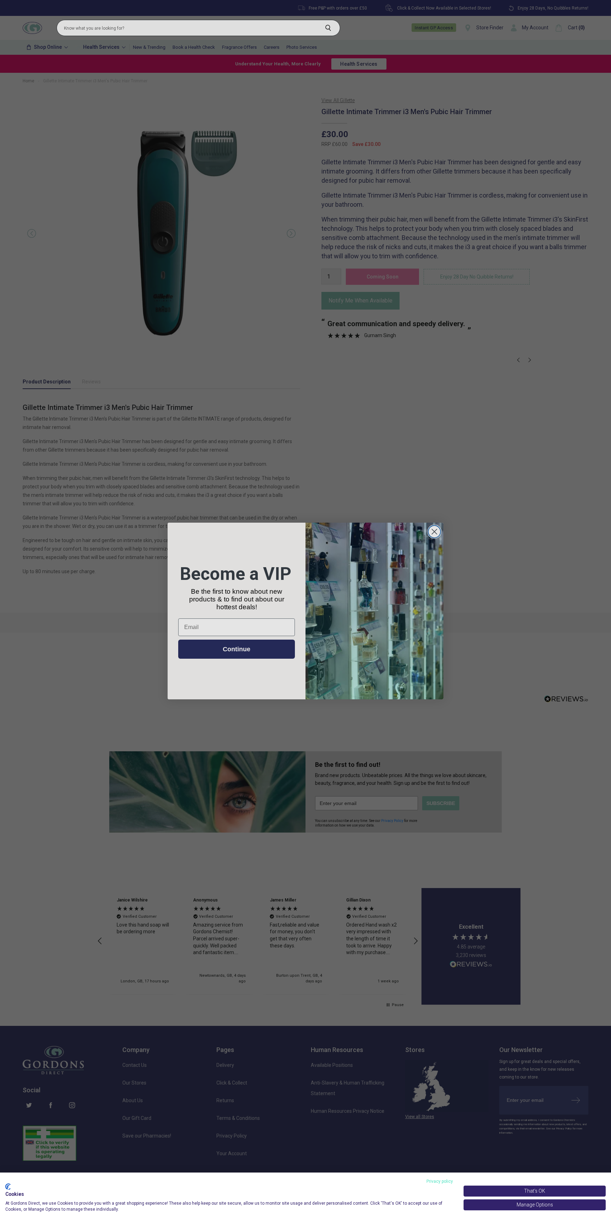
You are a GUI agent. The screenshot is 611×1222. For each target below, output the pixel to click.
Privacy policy (439, 1181)
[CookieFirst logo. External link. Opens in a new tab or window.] (8, 1186)
